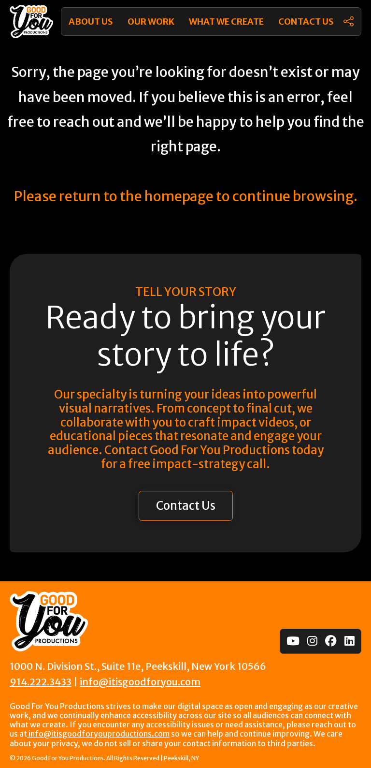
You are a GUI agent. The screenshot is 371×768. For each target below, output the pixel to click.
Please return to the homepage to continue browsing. (185, 196)
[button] (348, 21)
